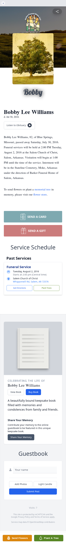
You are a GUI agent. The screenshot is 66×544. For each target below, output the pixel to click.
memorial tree (42, 189)
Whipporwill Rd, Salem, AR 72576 (31, 281)
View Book (15, 392)
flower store (40, 194)
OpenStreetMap (36, 522)
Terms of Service (41, 517)
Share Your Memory (21, 437)
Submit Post (33, 491)
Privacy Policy (24, 517)
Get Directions (19, 288)
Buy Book (33, 392)
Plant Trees (47, 288)
